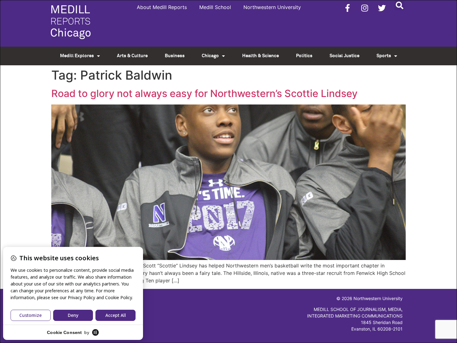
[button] (399, 5)
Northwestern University (272, 7)
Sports (383, 55)
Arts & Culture (132, 55)
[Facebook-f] (347, 8)
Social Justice (344, 55)
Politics (304, 55)
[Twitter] (382, 8)
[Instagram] (364, 8)
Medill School (215, 7)
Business (175, 55)
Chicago (210, 55)
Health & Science (260, 55)
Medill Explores (77, 55)
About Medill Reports (162, 7)
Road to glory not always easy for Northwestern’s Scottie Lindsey (204, 93)
